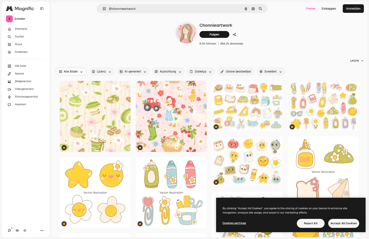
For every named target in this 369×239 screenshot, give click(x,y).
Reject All (311, 223)
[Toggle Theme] (24, 230)
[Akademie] (17, 230)
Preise (310, 8)
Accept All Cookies (344, 223)
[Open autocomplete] (102, 8)
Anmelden (353, 8)
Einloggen (329, 8)
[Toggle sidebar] (41, 8)
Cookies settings (234, 223)
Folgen (214, 34)
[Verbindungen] (9, 230)
